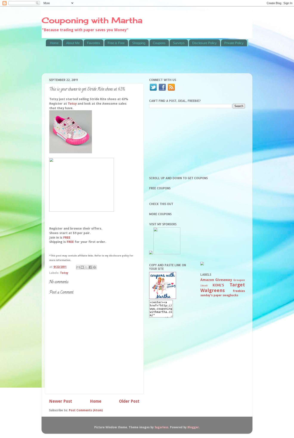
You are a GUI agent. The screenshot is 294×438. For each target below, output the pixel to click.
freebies (239, 291)
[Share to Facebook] (90, 267)
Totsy (72, 104)
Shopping (138, 43)
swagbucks (230, 295)
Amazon (207, 280)
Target (237, 284)
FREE (66, 237)
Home (54, 43)
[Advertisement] (124, 62)
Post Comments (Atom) (86, 410)
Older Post (129, 401)
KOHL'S (218, 285)
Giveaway (223, 280)
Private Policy (234, 43)
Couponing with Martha (92, 20)
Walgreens (212, 290)
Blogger (193, 427)
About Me (73, 43)
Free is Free (116, 43)
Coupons (159, 43)
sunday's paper (211, 295)
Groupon (239, 280)
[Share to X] (86, 267)
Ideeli (203, 285)
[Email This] (78, 267)
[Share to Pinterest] (94, 267)
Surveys (179, 43)
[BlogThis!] (82, 267)
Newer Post (60, 401)
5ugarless (161, 427)
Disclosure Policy (204, 43)
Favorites (93, 43)
